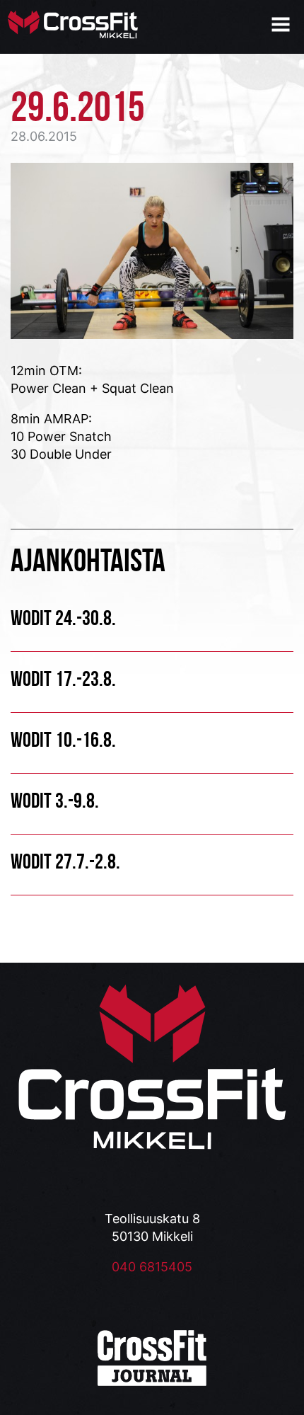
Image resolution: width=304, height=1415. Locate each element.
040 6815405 (152, 1266)
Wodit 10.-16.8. (63, 739)
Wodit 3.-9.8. (55, 800)
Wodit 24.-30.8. (63, 617)
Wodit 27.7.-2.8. (65, 861)
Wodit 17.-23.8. (63, 678)
